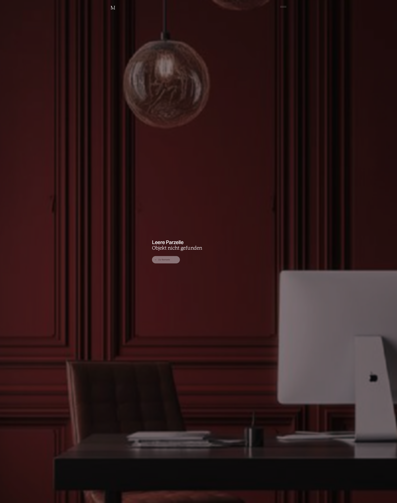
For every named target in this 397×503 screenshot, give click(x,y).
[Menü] (283, 6)
